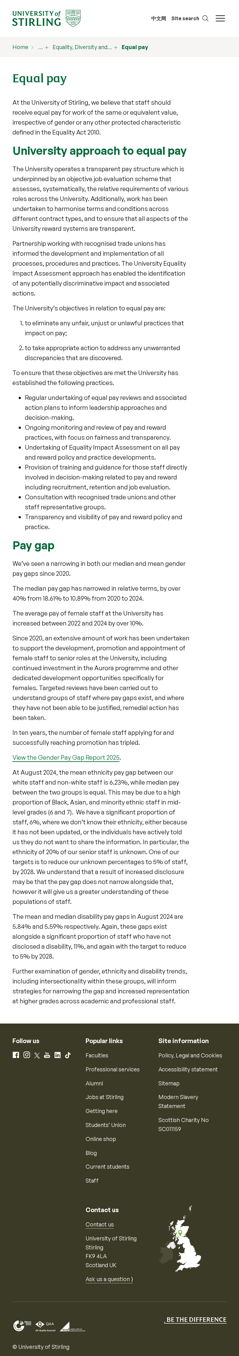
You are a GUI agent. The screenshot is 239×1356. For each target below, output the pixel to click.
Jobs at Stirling (105, 1096)
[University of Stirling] (46, 17)
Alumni (94, 1083)
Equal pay (135, 47)
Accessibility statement (188, 1069)
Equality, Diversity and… (82, 47)
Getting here (102, 1110)
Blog (91, 1152)
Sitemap (169, 1083)
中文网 (158, 18)
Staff (92, 1180)
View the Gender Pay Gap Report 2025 (66, 757)
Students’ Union (106, 1124)
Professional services (113, 1069)
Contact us (100, 1224)
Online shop (101, 1138)
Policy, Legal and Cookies (190, 1055)
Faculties (97, 1055)
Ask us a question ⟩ (109, 1279)
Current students (107, 1166)
